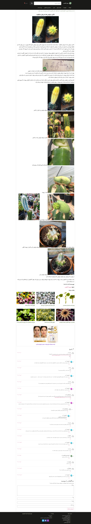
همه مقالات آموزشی (69, 10)
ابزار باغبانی (68, 521)
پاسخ (70, 357)
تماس (54, 7)
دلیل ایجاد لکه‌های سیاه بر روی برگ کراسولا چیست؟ (26, 322)
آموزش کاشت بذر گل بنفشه (30, 305)
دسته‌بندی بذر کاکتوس (47, 7)
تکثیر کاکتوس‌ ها (52, 10)
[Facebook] (45, 520)
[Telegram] (43, 520)
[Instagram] (48, 520)
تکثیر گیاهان (57, 10)
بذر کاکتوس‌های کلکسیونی (66, 517)
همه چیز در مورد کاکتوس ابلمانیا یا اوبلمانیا (67, 322)
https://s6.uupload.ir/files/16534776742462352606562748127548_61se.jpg (61, 355)
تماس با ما (50, 515)
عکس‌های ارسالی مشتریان (66, 515)
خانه (74, 10)
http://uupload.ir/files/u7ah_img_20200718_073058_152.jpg (63, 397)
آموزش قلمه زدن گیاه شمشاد (49, 322)
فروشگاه (70, 7)
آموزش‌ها (65, 7)
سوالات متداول (59, 7)
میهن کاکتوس (68, 287)
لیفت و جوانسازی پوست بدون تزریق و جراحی (45, 344)
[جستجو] (32, 3)
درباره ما (50, 516)
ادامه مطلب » (73, 306)
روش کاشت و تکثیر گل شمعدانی (69, 305)
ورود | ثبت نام (40, 7)
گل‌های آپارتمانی (62, 10)
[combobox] (47, 3)
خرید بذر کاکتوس (67, 516)
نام (73, 497)
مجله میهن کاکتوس (67, 522)
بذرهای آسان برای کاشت (66, 519)
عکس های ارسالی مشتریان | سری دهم (48, 305)
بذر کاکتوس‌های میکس (66, 520)
